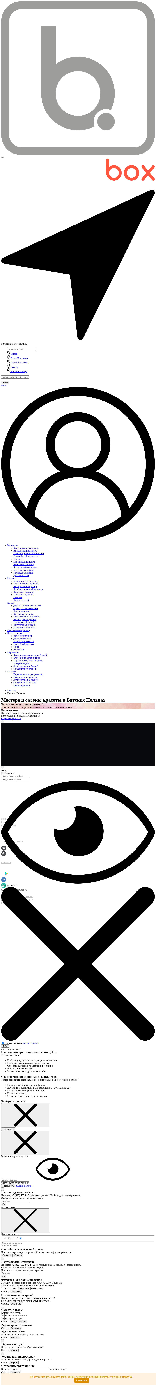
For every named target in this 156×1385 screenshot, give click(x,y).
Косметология (14, 633)
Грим (16, 647)
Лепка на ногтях (21, 611)
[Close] (2, 767)
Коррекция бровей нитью (26, 658)
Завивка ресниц (21, 685)
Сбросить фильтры (11, 718)
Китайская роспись (23, 614)
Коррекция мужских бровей (28, 660)
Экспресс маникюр (23, 572)
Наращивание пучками (25, 677)
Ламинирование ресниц (25, 680)
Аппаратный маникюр (25, 550)
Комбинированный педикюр (28, 589)
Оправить (15, 1372)
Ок (3, 1204)
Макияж (11, 671)
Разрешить (81, 1380)
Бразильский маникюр (25, 567)
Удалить (15, 1337)
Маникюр (12, 545)
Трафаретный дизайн (24, 627)
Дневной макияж (22, 638)
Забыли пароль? (30, 1043)
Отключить (16, 1304)
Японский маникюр (23, 564)
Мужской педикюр (23, 594)
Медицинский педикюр (25, 581)
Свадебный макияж (23, 644)
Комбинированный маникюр (28, 553)
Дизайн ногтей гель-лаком (27, 605)
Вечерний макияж (22, 636)
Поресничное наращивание (27, 674)
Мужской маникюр (23, 570)
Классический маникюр (25, 548)
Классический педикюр (25, 583)
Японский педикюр (23, 592)
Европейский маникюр (25, 556)
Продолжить (8, 1129)
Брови (10, 603)
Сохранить (16, 1292)
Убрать (14, 1350)
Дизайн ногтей (21, 575)
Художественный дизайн (26, 616)
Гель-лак (17, 559)
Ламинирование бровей (25, 666)
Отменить (6, 1255)
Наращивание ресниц (18, 630)
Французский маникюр (25, 608)
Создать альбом (18, 1322)
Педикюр (12, 578)
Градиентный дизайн (24, 622)
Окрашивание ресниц (24, 682)
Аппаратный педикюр (25, 586)
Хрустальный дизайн (24, 625)
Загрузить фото (9, 1288)
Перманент (13, 652)
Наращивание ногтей (24, 561)
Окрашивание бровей (24, 669)
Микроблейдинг (21, 663)
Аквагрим (18, 649)
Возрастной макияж (23, 641)
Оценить (18, 1255)
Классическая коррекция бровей (30, 655)
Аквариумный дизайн (24, 619)
